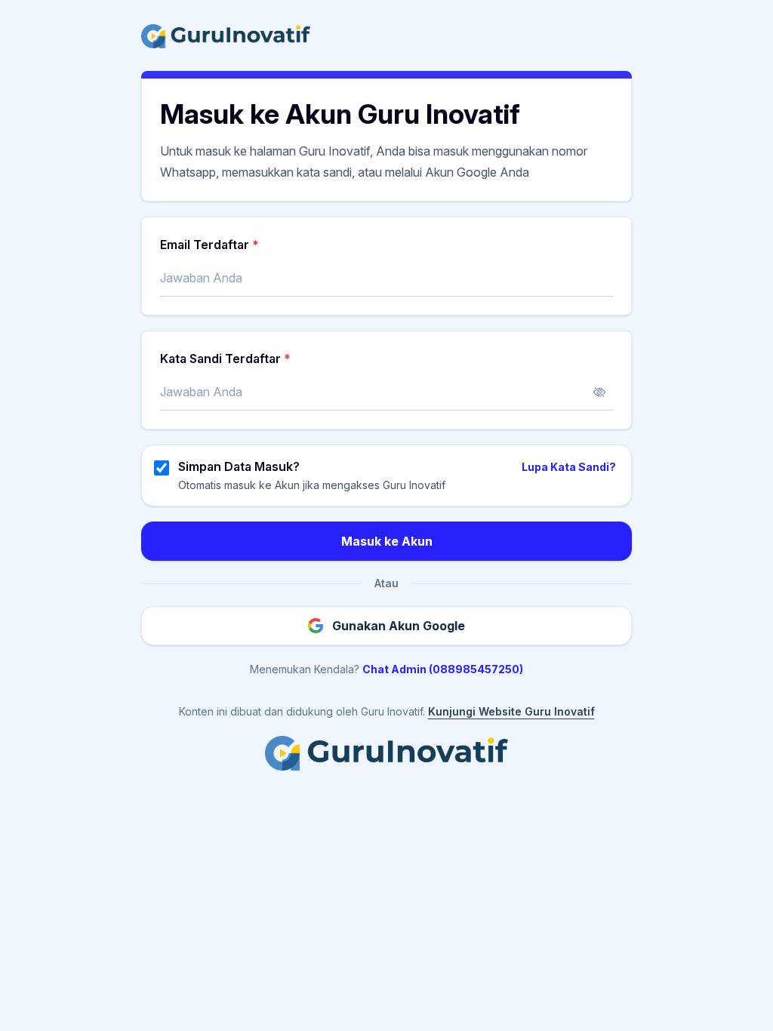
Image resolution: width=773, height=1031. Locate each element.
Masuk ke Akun (387, 541)
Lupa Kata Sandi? (569, 466)
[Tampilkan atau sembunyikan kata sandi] (599, 392)
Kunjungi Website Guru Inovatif (511, 711)
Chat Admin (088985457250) (442, 669)
